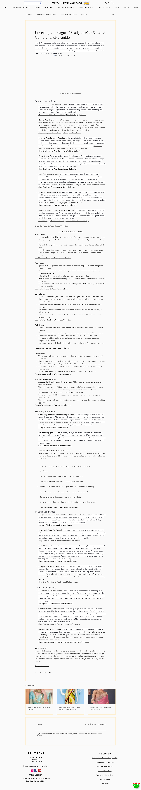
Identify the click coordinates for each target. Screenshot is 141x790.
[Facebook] (35, 770)
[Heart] (109, 2)
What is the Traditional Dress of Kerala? (39, 708)
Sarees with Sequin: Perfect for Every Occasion (100, 708)
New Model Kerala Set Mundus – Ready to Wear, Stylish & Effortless (70, 708)
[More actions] (105, 27)
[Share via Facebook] (36, 672)
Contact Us (105, 784)
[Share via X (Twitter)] (41, 672)
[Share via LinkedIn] (45, 672)
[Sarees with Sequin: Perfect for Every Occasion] (101, 696)
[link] (113, 2)
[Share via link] (50, 672)
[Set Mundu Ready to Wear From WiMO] (70, 696)
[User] (105, 2)
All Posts (28, 15)
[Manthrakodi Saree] (39, 696)
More (83, 15)
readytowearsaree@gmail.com (38, 766)
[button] (21, 7)
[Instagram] (32, 770)
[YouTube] (39, 770)
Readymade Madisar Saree (46, 15)
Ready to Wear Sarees (68, 15)
